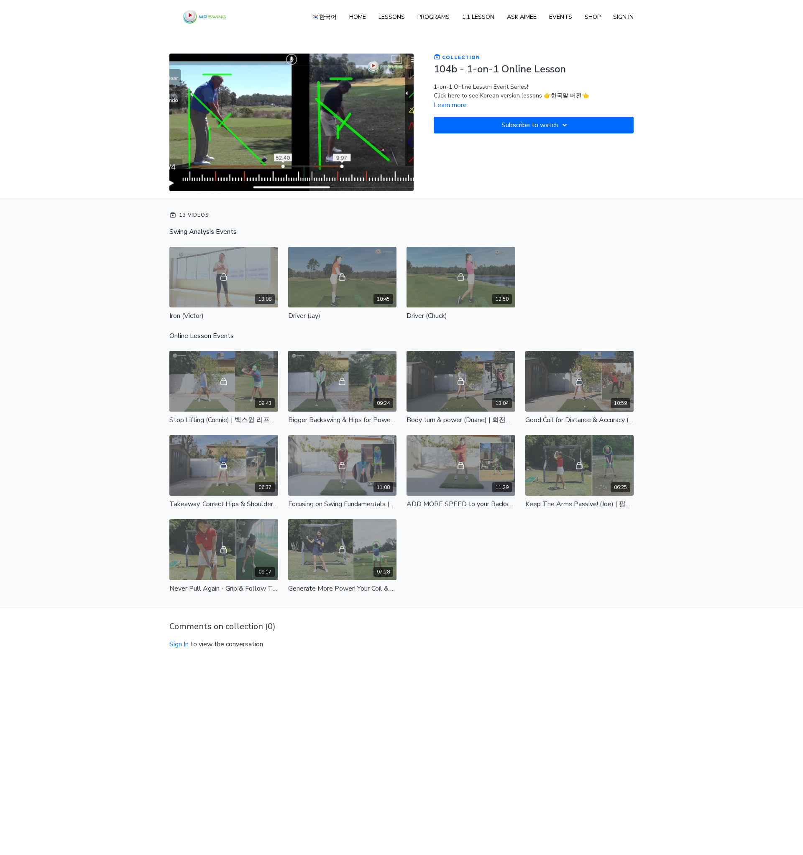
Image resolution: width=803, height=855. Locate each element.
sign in (179, 644)
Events (560, 17)
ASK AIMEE (522, 17)
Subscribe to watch (529, 125)
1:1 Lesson (478, 17)
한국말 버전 (566, 96)
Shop (593, 17)
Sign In (623, 17)
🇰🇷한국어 (324, 17)
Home (357, 17)
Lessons (391, 17)
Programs (433, 17)
